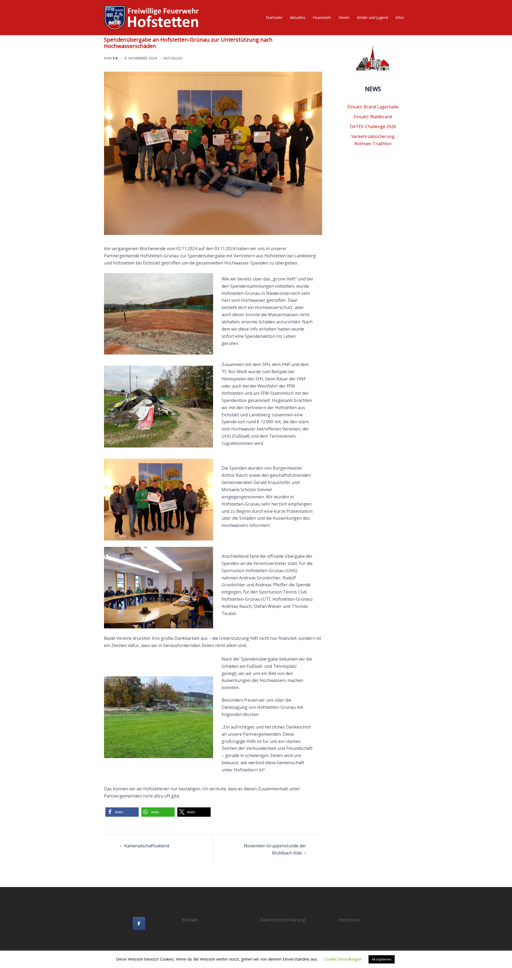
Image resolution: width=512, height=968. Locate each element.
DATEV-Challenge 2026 (373, 126)
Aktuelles (297, 17)
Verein (344, 17)
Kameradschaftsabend (146, 846)
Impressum (349, 920)
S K (115, 58)
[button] (122, 812)
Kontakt (190, 920)
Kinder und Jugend (372, 17)
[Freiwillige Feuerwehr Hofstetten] (152, 17)
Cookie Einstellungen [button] (343, 959)
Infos (399, 17)
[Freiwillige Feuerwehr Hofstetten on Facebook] (139, 923)
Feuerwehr (322, 17)
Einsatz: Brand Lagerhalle (372, 107)
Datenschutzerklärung (282, 920)
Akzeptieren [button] (381, 959)
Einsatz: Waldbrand (373, 117)
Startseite (274, 17)
